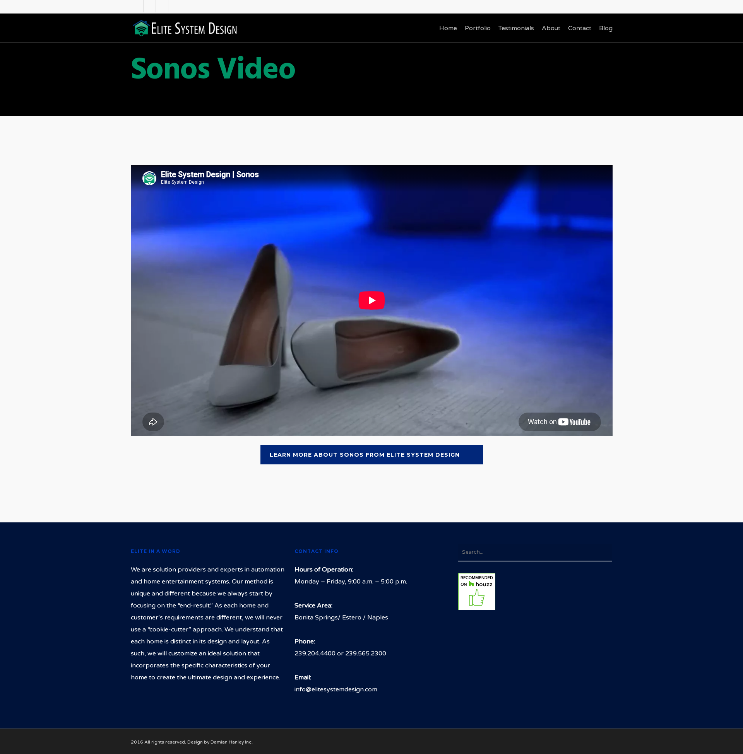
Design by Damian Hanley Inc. (220, 742)
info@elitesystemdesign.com (335, 689)
